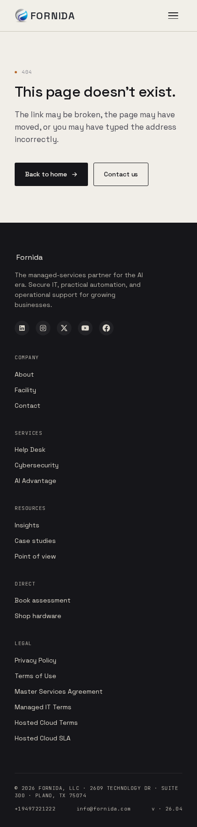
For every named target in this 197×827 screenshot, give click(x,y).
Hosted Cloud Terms (46, 722)
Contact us (121, 174)
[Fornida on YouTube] (85, 328)
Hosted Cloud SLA (43, 738)
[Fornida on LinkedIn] (22, 328)
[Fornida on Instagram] (43, 328)
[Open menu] (173, 15)
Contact (27, 405)
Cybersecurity (37, 465)
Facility (25, 390)
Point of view (35, 556)
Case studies (35, 541)
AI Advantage (35, 480)
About (24, 374)
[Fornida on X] (64, 328)
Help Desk (30, 449)
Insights (27, 525)
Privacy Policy (35, 660)
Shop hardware (38, 616)
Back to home (51, 174)
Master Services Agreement (59, 691)
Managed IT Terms (43, 707)
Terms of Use (35, 676)
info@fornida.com (104, 808)
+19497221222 (35, 808)
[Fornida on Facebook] (106, 328)
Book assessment (43, 600)
